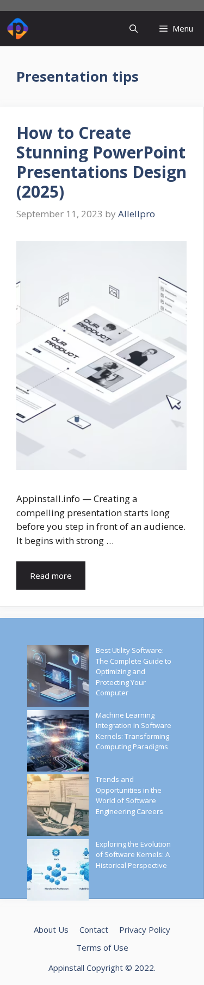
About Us (51, 929)
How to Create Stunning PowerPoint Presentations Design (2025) (101, 162)
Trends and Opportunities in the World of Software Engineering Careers (129, 795)
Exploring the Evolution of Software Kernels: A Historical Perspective (133, 854)
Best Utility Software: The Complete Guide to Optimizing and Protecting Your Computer (133, 671)
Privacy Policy (144, 929)
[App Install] (17, 28)
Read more (51, 575)
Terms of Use (102, 947)
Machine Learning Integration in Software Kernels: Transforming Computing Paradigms (133, 731)
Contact (93, 929)
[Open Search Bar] (134, 28)
